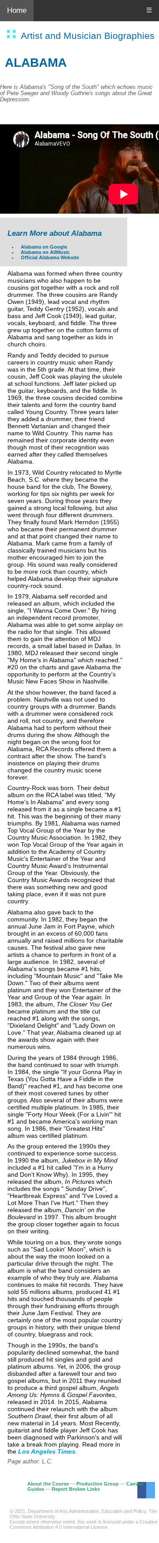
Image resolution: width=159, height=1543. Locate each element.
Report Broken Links (76, 1489)
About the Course (48, 1483)
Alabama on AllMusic (45, 252)
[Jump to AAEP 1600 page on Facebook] (141, 1490)
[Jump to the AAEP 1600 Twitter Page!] (150, 1490)
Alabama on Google (44, 246)
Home (16, 10)
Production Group (97, 1483)
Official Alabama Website (50, 257)
